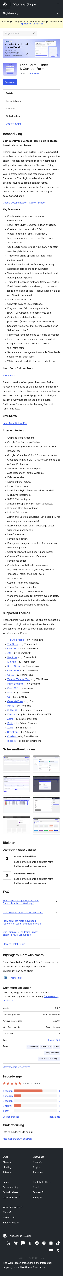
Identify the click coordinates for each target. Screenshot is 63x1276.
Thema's (37, 1162)
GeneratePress (15, 701)
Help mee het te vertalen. (31, 23)
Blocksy (11, 740)
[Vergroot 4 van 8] (26, 820)
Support (42, 202)
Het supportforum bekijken (17, 1138)
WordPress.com (13, 1207)
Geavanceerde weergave (16, 1066)
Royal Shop (13, 666)
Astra (10, 718)
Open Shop (13, 648)
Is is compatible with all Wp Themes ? (23, 912)
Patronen (38, 1172)
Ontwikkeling (13, 116)
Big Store (12, 657)
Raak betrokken (41, 1182)
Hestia (10, 705)
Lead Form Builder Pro (15, 423)
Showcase (38, 1156)
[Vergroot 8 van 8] (56, 820)
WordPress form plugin (49, 1058)
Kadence (12, 714)
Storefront (12, 732)
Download (10, 82)
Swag (37, 1197)
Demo (32, 202)
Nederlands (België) (20, 1235)
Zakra (10, 727)
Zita (9, 652)
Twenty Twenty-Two (18, 679)
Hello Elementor (15, 683)
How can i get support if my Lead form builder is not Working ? (21, 902)
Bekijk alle (54, 1116)
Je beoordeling (11, 1116)
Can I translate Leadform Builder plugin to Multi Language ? (20, 933)
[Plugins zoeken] (34, 33)
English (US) (54, 1040)
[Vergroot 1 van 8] (26, 758)
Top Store (12, 644)
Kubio (10, 723)
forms (56, 1047)
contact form (32, 1047)
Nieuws (7, 1162)
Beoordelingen (14, 101)
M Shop (11, 661)
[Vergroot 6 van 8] (56, 778)
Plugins (36, 1167)
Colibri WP (12, 710)
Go (9, 696)
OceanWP (12, 688)
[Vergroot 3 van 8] (26, 799)
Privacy (7, 1172)
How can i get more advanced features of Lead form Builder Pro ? (22, 922)
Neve (10, 692)
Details (9, 93)
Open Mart (13, 670)
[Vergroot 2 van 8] (26, 778)
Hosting (7, 1167)
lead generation (52, 1053)
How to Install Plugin (14, 944)
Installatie (11, 108)
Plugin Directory (10, 13)
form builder (46, 1047)
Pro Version (9, 375)
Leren (6, 1182)
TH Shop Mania (15, 639)
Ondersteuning (13, 123)
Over (5, 1156)
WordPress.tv (11, 1197)
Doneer (38, 1192)
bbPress (9, 1217)
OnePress (12, 736)
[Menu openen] (58, 4)
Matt (7, 1212)
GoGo (10, 674)
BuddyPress (11, 1222)
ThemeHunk (32, 73)
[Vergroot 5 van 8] (56, 758)
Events (36, 1187)
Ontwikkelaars (10, 1192)
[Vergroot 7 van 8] (56, 799)
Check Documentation (15, 202)
